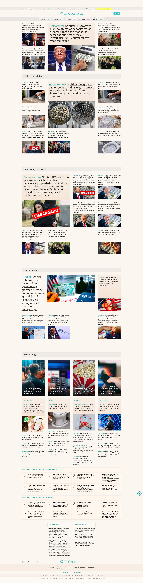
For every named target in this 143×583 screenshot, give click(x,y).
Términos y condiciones (77, 575)
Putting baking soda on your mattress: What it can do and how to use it (85, 513)
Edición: (116, 9)
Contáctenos (65, 572)
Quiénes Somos (77, 572)
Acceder (117, 13)
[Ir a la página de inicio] (71, 13)
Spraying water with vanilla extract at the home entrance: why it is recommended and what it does (61, 488)
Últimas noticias (27, 9)
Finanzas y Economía (35, 169)
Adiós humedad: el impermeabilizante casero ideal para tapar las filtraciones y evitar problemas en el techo (84, 505)
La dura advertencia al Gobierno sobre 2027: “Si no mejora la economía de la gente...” (36, 514)
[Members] (91, 567)
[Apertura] (51, 568)
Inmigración (56, 9)
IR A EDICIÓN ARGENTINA (104, 9)
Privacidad (87, 575)
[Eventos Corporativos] (68, 567)
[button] (139, 493)
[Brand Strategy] (60, 568)
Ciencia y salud (78, 9)
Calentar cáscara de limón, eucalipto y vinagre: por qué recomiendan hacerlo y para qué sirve (61, 476)
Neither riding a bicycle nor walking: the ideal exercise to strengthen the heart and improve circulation (36, 488)
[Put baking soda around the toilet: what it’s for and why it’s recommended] (59, 420)
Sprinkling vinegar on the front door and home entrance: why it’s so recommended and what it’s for (110, 488)
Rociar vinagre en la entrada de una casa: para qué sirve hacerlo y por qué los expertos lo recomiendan (61, 504)
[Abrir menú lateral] (23, 13)
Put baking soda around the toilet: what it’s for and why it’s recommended (35, 476)
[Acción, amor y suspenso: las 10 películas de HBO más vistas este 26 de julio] (59, 378)
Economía (48, 9)
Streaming (64, 9)
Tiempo (70, 9)
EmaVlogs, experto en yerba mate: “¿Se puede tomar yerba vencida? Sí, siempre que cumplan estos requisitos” (36, 505)
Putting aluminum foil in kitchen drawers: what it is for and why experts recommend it (85, 476)
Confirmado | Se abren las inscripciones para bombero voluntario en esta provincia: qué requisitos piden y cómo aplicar (110, 514)
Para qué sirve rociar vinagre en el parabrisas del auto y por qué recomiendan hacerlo (61, 514)
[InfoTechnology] (79, 568)
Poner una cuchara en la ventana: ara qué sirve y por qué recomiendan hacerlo (110, 504)
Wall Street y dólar (38, 9)
